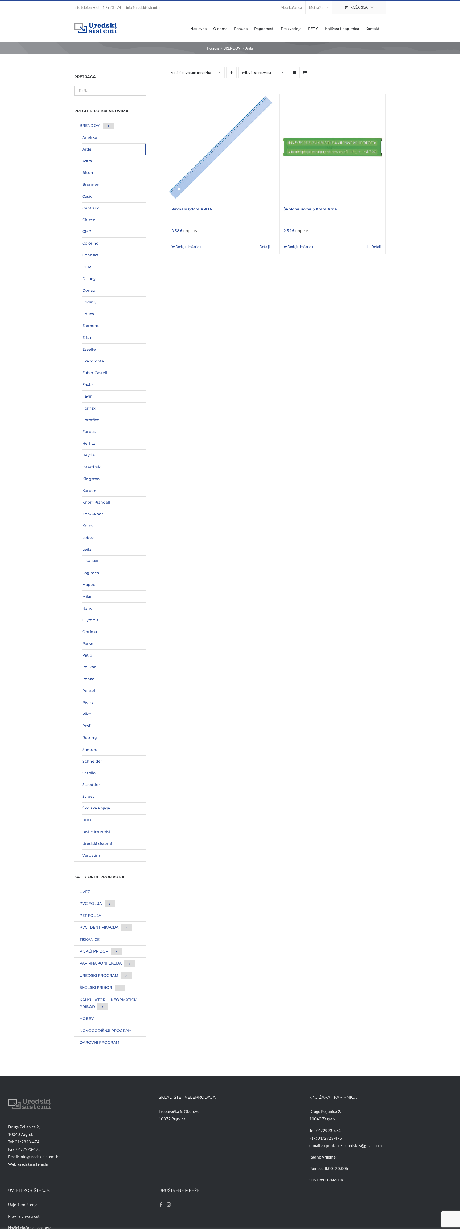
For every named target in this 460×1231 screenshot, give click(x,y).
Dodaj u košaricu (188, 247)
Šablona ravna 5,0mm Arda (310, 209)
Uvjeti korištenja (23, 1204)
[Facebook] (161, 1204)
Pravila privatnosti (24, 1216)
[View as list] (305, 72)
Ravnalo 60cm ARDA (191, 209)
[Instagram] (169, 1204)
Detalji (265, 247)
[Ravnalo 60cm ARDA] (220, 147)
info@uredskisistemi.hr (143, 7)
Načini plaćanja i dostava (29, 1227)
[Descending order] (231, 72)
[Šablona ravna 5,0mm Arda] (332, 147)
